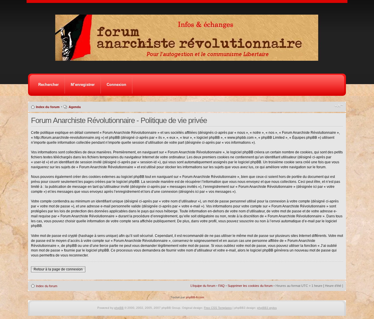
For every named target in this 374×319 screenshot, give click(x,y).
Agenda (75, 107)
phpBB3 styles (267, 307)
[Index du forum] (188, 59)
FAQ (221, 285)
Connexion (116, 84)
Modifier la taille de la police (339, 105)
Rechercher (48, 84)
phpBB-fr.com (195, 297)
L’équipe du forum (203, 285)
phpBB (119, 307)
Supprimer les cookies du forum (250, 285)
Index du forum (48, 107)
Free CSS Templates (218, 307)
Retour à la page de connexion (58, 269)
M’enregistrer (83, 84)
